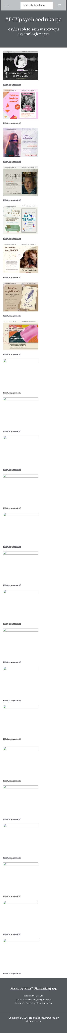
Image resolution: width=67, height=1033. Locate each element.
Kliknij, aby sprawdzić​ (12, 123)
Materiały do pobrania (35, 5)
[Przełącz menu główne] (59, 5)
